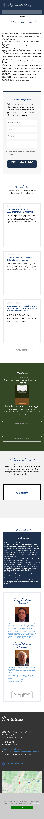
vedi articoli (22, 423)
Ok (22, 807)
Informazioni (36, 803)
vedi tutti (22, 350)
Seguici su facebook (14, 763)
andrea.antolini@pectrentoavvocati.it (23, 751)
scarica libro (22, 438)
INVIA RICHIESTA (22, 162)
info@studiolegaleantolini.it (13, 749)
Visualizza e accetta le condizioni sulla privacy (22, 153)
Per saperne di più (22, 695)
